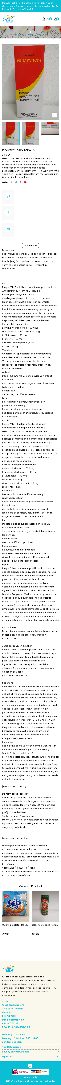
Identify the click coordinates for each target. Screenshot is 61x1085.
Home (30, 29)
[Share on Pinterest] (25, 182)
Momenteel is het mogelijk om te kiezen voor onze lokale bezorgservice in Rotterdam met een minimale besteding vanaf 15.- (29, 6)
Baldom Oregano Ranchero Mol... (45, 924)
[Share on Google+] (20, 182)
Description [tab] (30, 245)
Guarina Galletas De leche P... (15, 924)
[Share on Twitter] (16, 182)
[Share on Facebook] (11, 182)
